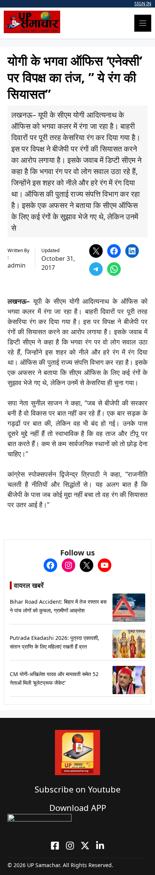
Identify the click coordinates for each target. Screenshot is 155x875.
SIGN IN (142, 3)
